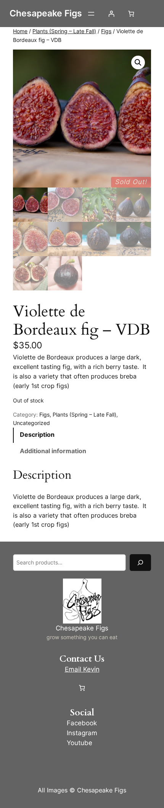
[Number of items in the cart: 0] (131, 13)
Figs (106, 31)
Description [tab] (37, 434)
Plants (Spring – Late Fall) (64, 31)
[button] (138, 62)
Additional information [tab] (53, 451)
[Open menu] (91, 13)
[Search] (140, 562)
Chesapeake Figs (46, 13)
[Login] (111, 13)
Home (20, 31)
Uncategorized (31, 423)
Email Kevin (82, 669)
